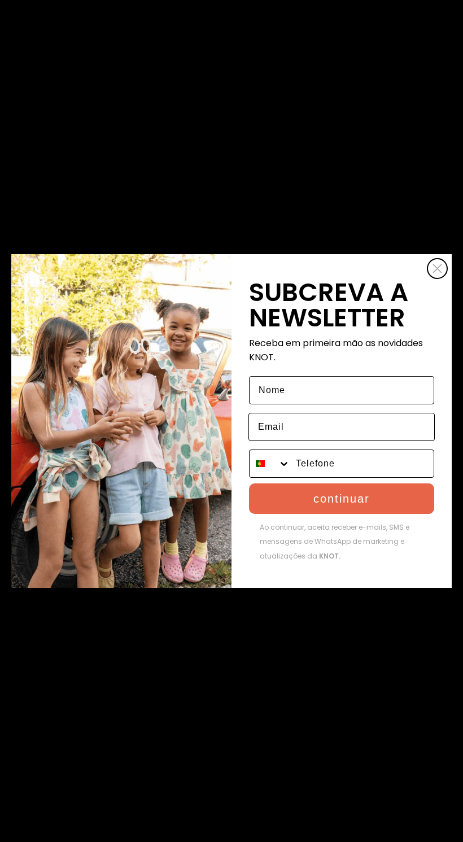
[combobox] (270, 463)
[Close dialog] (437, 268)
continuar (341, 498)
